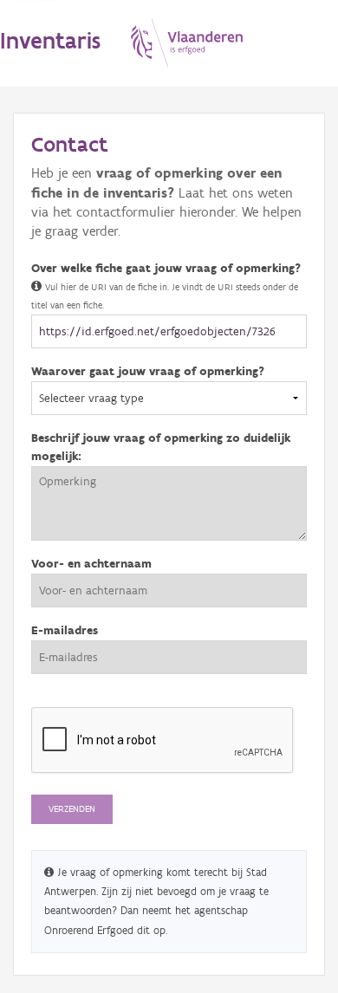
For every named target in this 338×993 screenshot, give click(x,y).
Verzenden (72, 809)
